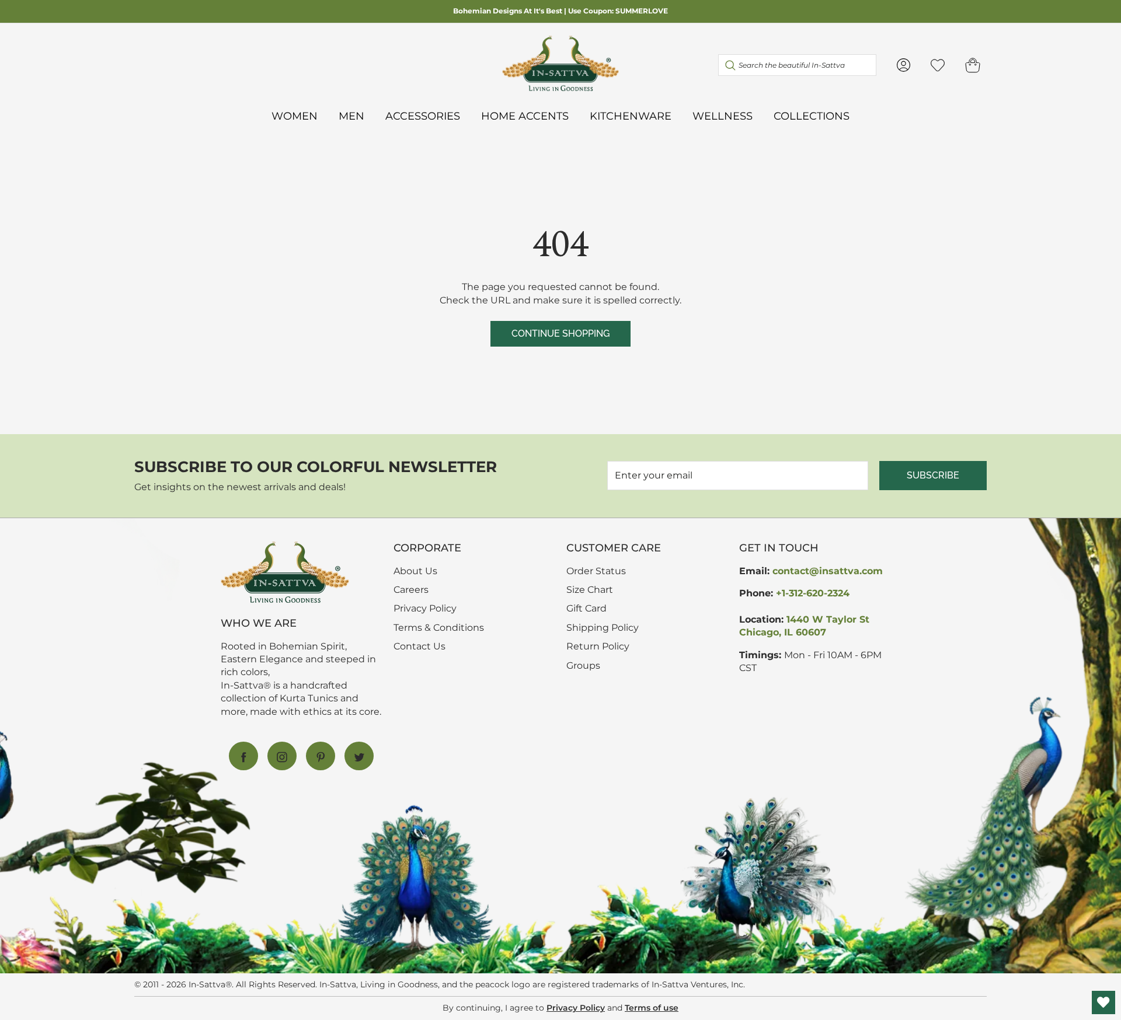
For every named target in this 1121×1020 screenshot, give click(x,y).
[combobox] (797, 64)
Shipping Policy (602, 627)
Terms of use (651, 1007)
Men (351, 116)
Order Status (596, 571)
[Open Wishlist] (1103, 1002)
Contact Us (419, 646)
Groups (583, 665)
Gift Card (586, 608)
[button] (972, 65)
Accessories (422, 116)
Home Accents (525, 116)
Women (294, 116)
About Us (415, 571)
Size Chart (589, 589)
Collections (812, 116)
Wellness (722, 116)
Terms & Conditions (439, 627)
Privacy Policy (425, 608)
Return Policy (597, 646)
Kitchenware (630, 116)
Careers (411, 589)
